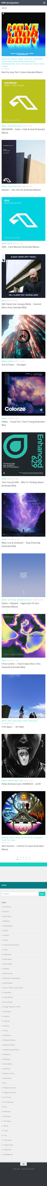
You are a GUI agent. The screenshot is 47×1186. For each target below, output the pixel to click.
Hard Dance (7, 1012)
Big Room (14, 59)
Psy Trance (7, 1097)
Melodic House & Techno (26, 61)
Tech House (34, 64)
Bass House (6, 59)
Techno (41, 64)
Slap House (25, 64)
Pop (5, 1083)
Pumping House (9, 1102)
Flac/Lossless (8, 983)
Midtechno (7, 1054)
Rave (18, 64)
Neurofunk (7, 1069)
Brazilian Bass (8, 926)
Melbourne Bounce (9, 1040)
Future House (6, 61)
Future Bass (7, 992)
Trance (5, 66)
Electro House (8, 973)
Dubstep (11, 361)
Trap (21, 780)
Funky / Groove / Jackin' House (13, 988)
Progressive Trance (10, 1093)
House (14, 61)
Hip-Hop (6, 1026)
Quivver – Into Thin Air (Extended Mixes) (21, 190)
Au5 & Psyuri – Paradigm (14, 364)
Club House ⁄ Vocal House (11, 945)
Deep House (29, 59)
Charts (6, 940)
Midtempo (7, 1059)
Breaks (20, 59)
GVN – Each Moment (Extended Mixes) (20, 247)
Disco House (17, 721)
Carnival (6, 935)
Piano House (32, 721)
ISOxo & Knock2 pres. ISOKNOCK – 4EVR (21, 784)
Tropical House (8, 1145)
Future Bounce (8, 997)
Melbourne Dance (9, 1045)
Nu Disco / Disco (9, 1073)
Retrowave (7, 1112)
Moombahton (8, 1064)
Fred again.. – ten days (13, 726)
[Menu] (44, 2)
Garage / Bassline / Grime (12, 1007)
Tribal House (7, 1140)
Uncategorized (8, 1154)
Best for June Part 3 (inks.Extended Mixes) (22, 72)
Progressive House (8, 64)
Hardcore (6, 1016)
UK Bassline (7, 1150)
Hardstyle (7, 1021)
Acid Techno (7, 907)
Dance (10, 721)
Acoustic (6, 911)
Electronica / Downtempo (12, 978)
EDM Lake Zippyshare (10, 3)
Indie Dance (7, 1035)
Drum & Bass (38, 59)
